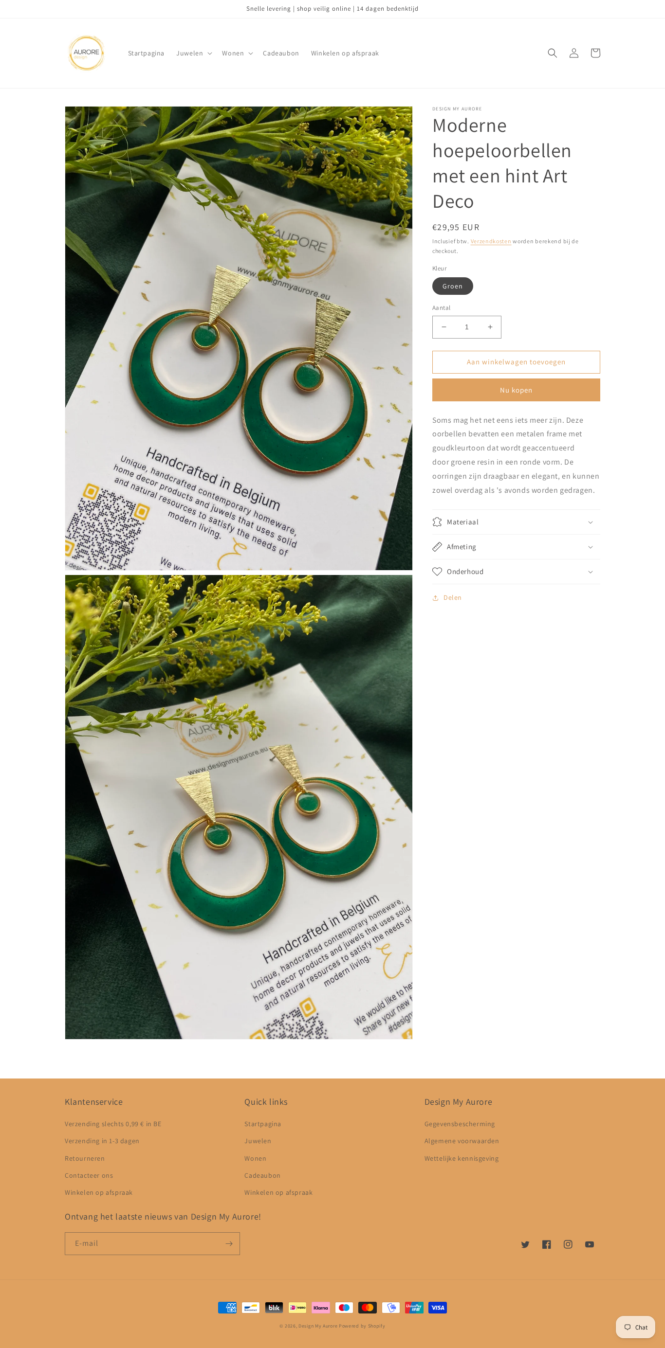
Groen (453, 286)
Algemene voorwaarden (462, 1140)
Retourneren (85, 1158)
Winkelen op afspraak (99, 1192)
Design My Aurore (317, 1326)
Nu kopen (516, 390)
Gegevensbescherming (460, 1123)
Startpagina (262, 1123)
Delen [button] (452, 597)
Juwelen (257, 1140)
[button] (193, 53)
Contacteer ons (89, 1175)
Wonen (255, 1158)
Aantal (441, 308)
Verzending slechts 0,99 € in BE (113, 1123)
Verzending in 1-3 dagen (102, 1140)
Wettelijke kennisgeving (462, 1158)
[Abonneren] (229, 1243)
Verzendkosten (491, 241)
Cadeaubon (262, 1175)
